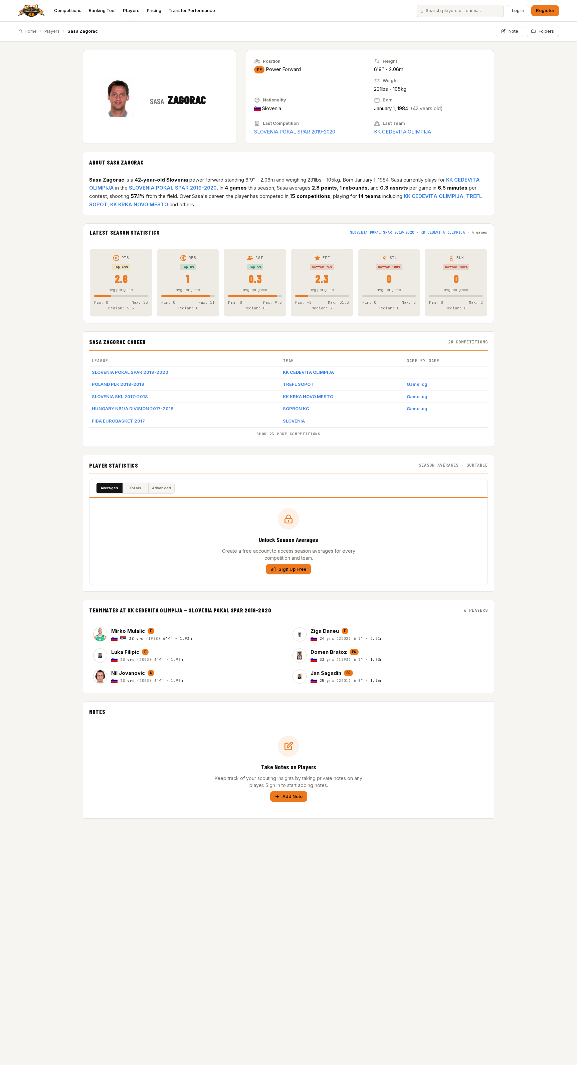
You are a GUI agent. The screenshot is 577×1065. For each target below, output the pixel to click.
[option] (188, 634)
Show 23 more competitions (288, 434)
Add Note (292, 796)
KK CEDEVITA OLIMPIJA (402, 131)
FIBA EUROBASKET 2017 (118, 421)
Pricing (154, 10)
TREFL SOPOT (298, 384)
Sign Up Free (292, 569)
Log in (518, 10)
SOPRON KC (296, 408)
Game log (417, 384)
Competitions (67, 10)
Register (545, 10)
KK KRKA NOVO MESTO (139, 204)
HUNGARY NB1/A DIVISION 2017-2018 (133, 408)
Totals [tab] (135, 488)
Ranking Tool (102, 10)
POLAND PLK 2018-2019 (118, 384)
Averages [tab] (110, 488)
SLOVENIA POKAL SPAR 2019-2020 (294, 131)
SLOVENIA (294, 421)
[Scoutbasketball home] (31, 10)
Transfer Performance (192, 10)
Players (131, 10)
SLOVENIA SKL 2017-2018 (120, 396)
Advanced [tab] (161, 488)
